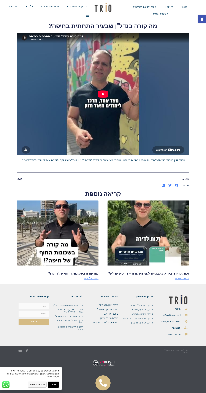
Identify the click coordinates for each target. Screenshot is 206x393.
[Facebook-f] (26, 350)
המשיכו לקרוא (182, 278)
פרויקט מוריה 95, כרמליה (142, 309)
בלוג (31, 6)
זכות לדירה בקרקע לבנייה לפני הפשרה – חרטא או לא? (148, 273)
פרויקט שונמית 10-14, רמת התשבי (138, 318)
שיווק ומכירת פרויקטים (145, 7)
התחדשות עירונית (50, 6)
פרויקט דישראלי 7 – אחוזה (141, 305)
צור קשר (13, 6)
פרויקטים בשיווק (78, 6)
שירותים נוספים (160, 14)
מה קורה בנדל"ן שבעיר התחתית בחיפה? (70, 321)
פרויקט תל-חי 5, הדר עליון (142, 322)
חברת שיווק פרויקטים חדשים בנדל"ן (68, 305)
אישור (53, 384)
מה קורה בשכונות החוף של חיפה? (73, 273)
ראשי (184, 7)
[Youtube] (20, 350)
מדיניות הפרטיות (37, 384)
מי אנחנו (169, 7)
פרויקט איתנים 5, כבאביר (142, 314)
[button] (202, 19)
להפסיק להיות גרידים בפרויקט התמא (70, 328)
